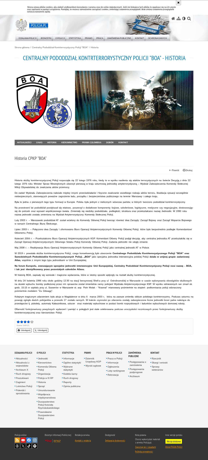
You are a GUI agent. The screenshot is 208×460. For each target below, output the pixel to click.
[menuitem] (27, 37)
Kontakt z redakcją (83, 440)
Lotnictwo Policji (24, 386)
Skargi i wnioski (160, 362)
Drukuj (189, 170)
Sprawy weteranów (157, 368)
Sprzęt (41, 386)
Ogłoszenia (113, 366)
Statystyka (68, 352)
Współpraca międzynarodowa (47, 396)
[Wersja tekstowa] (184, 18)
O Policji (41, 352)
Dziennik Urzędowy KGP (93, 360)
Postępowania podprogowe (137, 371)
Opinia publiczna (71, 386)
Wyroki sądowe (93, 365)
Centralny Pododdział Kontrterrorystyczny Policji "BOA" (60, 47)
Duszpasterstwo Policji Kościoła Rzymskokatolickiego (48, 404)
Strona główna (22, 47)
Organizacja (44, 374)
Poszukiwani (22, 378)
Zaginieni (20, 382)
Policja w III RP (45, 378)
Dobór (110, 142)
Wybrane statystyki (68, 368)
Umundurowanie (46, 390)
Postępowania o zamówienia (138, 363)
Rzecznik (156, 358)
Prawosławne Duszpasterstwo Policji (46, 415)
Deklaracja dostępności (115, 440)
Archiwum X (22, 369)
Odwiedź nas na (23, 440)
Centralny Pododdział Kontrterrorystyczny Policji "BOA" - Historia (104, 58)
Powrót (175, 170)
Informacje (68, 358)
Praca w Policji (114, 352)
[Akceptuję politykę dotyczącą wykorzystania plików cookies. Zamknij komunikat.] (178, 2)
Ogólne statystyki (72, 362)
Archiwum (135, 376)
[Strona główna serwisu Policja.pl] (173, 18)
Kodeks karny (70, 374)
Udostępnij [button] (25, 330)
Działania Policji (23, 352)
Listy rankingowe (116, 370)
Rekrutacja (113, 375)
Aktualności (24, 142)
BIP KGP (57, 440)
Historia (94, 47)
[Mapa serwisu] (179, 18)
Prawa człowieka (91, 142)
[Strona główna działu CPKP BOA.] (43, 100)
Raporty (67, 382)
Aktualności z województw (22, 364)
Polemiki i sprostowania (23, 392)
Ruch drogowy (23, 374)
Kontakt (123, 142)
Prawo (87, 352)
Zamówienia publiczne (134, 354)
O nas (39, 142)
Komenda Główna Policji (47, 368)
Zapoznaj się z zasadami (145, 447)
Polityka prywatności (144, 451)
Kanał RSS (17, 440)
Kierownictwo (69, 142)
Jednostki (43, 358)
